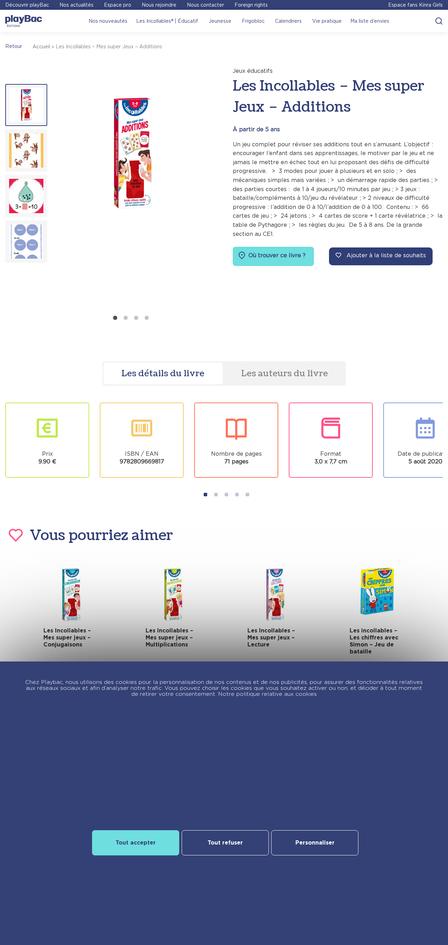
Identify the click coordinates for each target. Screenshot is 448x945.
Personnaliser (315, 842)
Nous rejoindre (159, 5)
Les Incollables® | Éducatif (167, 21)
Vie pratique (327, 21)
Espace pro (117, 5)
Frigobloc (253, 21)
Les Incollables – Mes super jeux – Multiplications (169, 637)
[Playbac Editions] (23, 21)
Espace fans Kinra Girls (415, 5)
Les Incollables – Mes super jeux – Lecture (271, 637)
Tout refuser (225, 842)
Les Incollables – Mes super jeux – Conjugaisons (67, 637)
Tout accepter (135, 842)
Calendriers (288, 21)
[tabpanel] (132, 189)
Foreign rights (251, 5)
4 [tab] (147, 318)
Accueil (41, 46)
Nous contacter (205, 5)
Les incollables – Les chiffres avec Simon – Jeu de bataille (374, 641)
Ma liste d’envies (369, 21)
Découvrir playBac (27, 5)
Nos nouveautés (108, 21)
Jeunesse (220, 21)
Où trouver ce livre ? (276, 255)
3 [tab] (136, 318)
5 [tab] (247, 494)
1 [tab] (115, 318)
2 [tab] (126, 318)
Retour (13, 46)
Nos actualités (76, 5)
